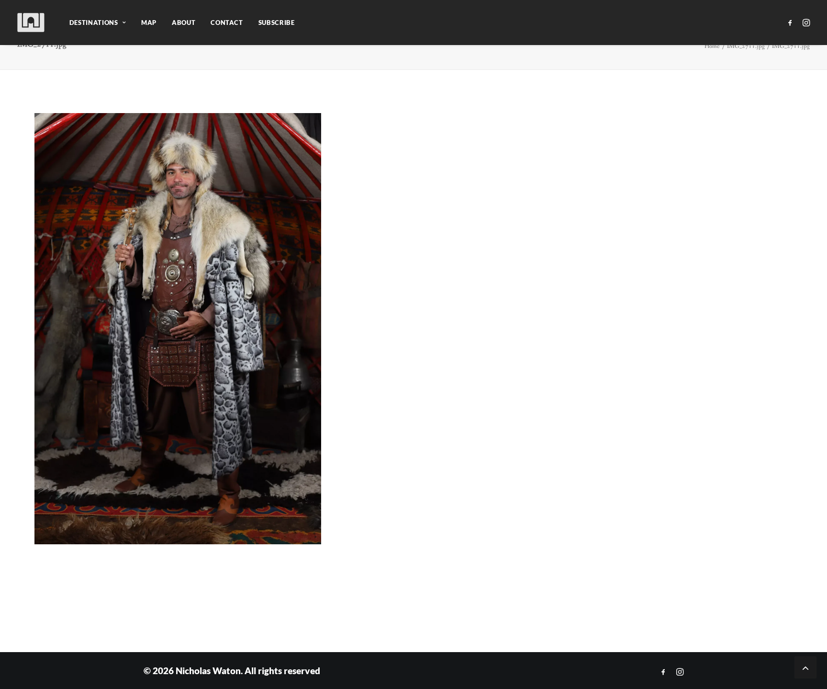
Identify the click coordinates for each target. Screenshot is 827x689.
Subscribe (276, 22)
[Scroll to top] (805, 667)
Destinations (93, 22)
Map (148, 22)
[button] (792, 22)
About (183, 22)
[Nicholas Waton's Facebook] (663, 672)
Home (712, 46)
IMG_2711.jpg (746, 46)
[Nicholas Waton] (31, 22)
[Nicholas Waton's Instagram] (679, 672)
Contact (227, 22)
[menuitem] (98, 22)
